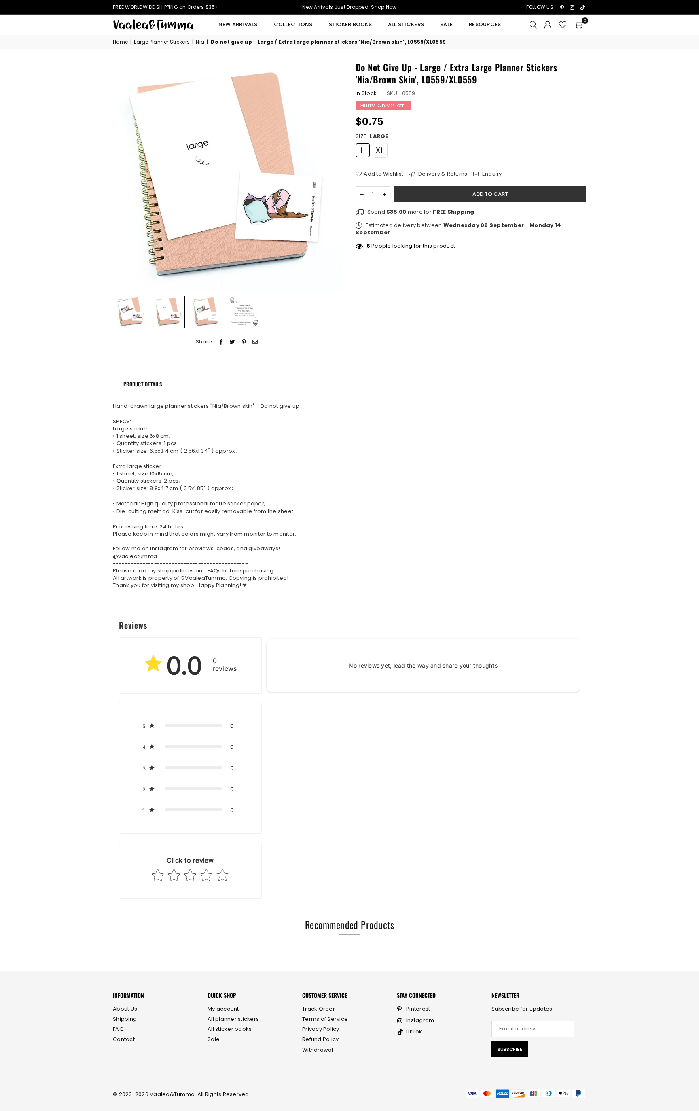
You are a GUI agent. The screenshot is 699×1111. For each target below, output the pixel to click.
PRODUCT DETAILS (142, 384)
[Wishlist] (562, 24)
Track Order (318, 1009)
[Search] (533, 24)
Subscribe (510, 1049)
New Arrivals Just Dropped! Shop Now (349, 7)
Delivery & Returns (442, 174)
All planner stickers (233, 1019)
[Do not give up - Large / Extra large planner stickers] (131, 312)
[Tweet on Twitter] (232, 342)
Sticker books (350, 24)
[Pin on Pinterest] (244, 342)
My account (223, 1009)
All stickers (406, 24)
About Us (125, 1009)
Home (120, 42)
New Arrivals (238, 24)
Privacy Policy (320, 1029)
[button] (578, 24)
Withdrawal (317, 1050)
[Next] (332, 177)
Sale (446, 24)
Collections (293, 24)
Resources (485, 24)
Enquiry (491, 174)
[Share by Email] (255, 342)
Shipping (125, 1019)
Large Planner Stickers (162, 42)
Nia (200, 42)
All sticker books (230, 1029)
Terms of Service (325, 1019)
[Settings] (547, 24)
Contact (124, 1039)
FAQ (118, 1029)
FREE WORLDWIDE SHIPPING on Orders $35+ (166, 7)
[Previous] (124, 177)
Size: (372, 136)
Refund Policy (320, 1039)
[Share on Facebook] (221, 342)
